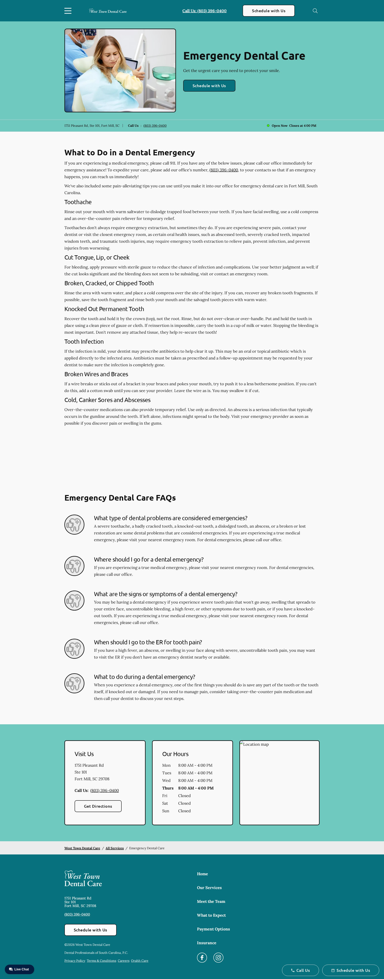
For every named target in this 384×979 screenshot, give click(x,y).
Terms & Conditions (101, 961)
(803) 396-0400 (155, 126)
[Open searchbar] (315, 10)
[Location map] (279, 783)
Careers (123, 961)
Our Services (209, 887)
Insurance (206, 942)
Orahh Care (139, 961)
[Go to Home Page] (108, 11)
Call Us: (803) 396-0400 (204, 10)
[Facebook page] (202, 958)
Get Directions (98, 806)
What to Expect (211, 915)
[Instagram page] (218, 958)
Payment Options (213, 928)
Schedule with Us (268, 10)
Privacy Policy (74, 961)
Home (202, 873)
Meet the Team (211, 901)
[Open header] (68, 10)
